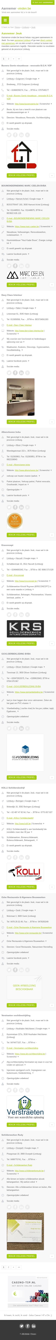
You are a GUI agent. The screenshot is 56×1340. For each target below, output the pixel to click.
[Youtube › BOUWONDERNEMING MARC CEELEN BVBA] (27, 265)
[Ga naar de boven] (52, 175)
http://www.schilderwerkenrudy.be (29, 1171)
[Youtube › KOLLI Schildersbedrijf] (27, 857)
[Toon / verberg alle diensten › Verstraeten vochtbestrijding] (31, 1072)
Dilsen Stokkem (23, 667)
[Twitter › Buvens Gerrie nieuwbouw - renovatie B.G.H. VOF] (9, 134)
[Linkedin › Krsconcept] (21, 614)
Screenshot (46, 104)
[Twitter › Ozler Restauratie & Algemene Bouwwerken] (9, 970)
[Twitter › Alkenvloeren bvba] (9, 507)
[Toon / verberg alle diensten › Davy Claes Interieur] (31, 349)
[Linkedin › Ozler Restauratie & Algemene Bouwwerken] (21, 970)
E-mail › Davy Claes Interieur (19, 325)
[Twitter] (21, 1326)
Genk (18, 910)
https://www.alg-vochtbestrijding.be (30, 1054)
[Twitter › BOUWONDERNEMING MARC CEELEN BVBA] (9, 265)
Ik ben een (43, 2)
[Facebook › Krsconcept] (15, 614)
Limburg (10, 79)
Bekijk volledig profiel (22, 175)
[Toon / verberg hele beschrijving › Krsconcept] (31, 588)
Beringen (19, 801)
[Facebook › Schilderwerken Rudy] (15, 1207)
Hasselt (19, 558)
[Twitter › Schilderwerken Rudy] (9, 1207)
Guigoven (20, 79)
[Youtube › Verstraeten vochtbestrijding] (27, 1090)
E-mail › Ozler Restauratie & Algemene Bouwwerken (29, 927)
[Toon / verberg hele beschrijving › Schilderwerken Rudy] (31, 1180)
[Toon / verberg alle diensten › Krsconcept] (31, 596)
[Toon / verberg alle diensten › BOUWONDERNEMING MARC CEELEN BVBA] (31, 242)
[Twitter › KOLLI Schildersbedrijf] (9, 857)
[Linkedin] (33, 1326)
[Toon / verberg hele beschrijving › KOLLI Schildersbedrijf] (31, 831)
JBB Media (25, 1334)
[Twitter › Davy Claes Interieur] (9, 372)
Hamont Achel (22, 199)
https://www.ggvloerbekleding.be (29, 692)
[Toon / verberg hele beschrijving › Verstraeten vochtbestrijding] (31, 1063)
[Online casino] (28, 1277)
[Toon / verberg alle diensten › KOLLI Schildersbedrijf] (31, 839)
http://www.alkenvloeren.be (26, 470)
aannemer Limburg (22, 40)
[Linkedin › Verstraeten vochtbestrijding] (21, 1090)
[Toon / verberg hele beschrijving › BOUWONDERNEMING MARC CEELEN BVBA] (31, 234)
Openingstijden (14, 490)
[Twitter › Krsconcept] (9, 614)
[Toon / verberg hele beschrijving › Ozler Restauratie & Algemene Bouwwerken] (31, 941)
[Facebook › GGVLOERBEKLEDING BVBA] (15, 728)
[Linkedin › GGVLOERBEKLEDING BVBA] (21, 728)
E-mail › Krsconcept (15, 575)
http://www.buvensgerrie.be (26, 104)
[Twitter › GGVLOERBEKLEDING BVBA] (9, 728)
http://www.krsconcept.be (26, 581)
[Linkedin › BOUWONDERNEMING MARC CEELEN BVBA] (21, 265)
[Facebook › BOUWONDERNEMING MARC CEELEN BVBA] (15, 265)
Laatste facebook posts (18, 254)
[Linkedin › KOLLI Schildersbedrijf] (21, 857)
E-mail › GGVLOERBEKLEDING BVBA (24, 686)
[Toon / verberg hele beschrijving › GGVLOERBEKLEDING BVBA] (31, 702)
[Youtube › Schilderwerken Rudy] (27, 1207)
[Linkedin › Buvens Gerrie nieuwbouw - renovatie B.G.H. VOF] (21, 134)
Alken (18, 445)
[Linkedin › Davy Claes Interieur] (21, 372)
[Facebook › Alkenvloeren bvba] (15, 507)
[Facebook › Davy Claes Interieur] (15, 372)
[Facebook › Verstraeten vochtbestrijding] (15, 1090)
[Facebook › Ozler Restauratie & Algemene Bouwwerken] (15, 970)
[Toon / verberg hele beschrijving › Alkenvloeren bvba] (31, 475)
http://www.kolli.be (23, 823)
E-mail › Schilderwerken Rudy (19, 1165)
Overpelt (19, 1148)
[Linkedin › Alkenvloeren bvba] (21, 507)
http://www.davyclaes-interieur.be (29, 331)
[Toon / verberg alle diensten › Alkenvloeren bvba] (31, 483)
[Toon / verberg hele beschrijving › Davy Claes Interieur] (31, 340)
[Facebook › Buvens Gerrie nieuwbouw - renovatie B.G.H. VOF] (15, 134)
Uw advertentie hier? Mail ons (28, 1305)
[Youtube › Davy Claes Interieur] (27, 372)
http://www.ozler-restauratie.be (28, 933)
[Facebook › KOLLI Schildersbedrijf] (15, 857)
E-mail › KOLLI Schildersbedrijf (20, 818)
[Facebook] (27, 1326)
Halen (18, 308)
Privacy (33, 1334)
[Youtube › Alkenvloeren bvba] (27, 507)
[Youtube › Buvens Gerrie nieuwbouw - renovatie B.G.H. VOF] (27, 134)
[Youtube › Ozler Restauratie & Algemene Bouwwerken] (27, 970)
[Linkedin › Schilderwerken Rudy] (21, 1207)
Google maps (33, 79)
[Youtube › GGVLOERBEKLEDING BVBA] (27, 728)
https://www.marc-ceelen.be (27, 226)
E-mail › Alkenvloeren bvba (18, 465)
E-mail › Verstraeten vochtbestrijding (22, 1048)
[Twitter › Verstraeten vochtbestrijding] (9, 1090)
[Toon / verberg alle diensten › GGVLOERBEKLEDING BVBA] (31, 710)
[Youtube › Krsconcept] (27, 614)
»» (19, 59)
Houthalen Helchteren (25, 1028)
